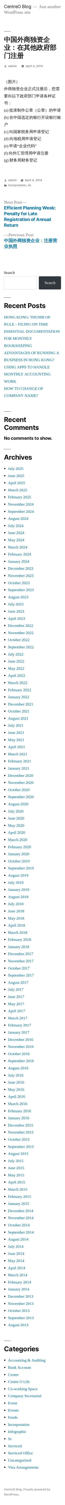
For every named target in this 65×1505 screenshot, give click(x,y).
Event (12, 1403)
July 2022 (15, 654)
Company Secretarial (24, 1395)
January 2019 (18, 889)
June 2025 (16, 475)
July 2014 (15, 1246)
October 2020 (19, 789)
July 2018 (15, 903)
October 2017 (19, 968)
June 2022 (16, 661)
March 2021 (17, 754)
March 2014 (17, 1275)
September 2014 (21, 1232)
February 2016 (19, 1111)
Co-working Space (23, 1388)
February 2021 (19, 761)
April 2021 (16, 746)
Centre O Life (19, 1381)
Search (9, 272)
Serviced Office (20, 1453)
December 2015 (20, 1125)
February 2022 (19, 689)
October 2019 (19, 861)
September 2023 (21, 589)
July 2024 (15, 525)
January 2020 (18, 853)
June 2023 (16, 611)
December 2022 (20, 625)
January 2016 (18, 1118)
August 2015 (18, 1153)
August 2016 (18, 1068)
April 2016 (16, 1096)
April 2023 (16, 618)
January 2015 (18, 1203)
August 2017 (18, 982)
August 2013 (18, 1324)
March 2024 (17, 547)
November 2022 (21, 632)
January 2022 (18, 697)
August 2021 (18, 718)
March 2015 (17, 1189)
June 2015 (16, 1167)
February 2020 (19, 846)
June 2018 (16, 911)
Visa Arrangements (23, 1467)
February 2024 (19, 554)
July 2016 (15, 1075)
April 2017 (16, 1010)
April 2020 (16, 832)
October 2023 (19, 582)
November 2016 (21, 1046)
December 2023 (20, 568)
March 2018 (17, 932)
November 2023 (21, 575)
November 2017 (21, 961)
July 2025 (15, 468)
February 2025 (19, 497)
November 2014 (21, 1217)
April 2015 (16, 1182)
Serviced (15, 1446)
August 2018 (18, 896)
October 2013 (19, 1310)
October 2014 (19, 1225)
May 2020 (16, 825)
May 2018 (16, 918)
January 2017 (18, 1032)
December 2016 (20, 1039)
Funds (13, 1417)
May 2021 (16, 739)
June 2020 (16, 818)
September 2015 (21, 1146)
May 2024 (16, 540)
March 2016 (17, 1103)
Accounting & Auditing (27, 1360)
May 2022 (16, 668)
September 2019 (21, 868)
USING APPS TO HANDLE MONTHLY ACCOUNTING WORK (27, 374)
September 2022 (21, 647)
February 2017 (19, 1025)
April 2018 (16, 925)
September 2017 (21, 975)
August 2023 (18, 597)
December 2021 (20, 704)
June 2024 (16, 532)
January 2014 (18, 1289)
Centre (13, 1374)
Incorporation (17, 185)
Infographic (17, 1431)
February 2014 (19, 1282)
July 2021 (15, 725)
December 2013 (20, 1296)
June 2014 (16, 1253)
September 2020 (21, 796)
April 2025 (16, 482)
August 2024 (18, 518)
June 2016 (16, 1082)
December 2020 (20, 775)
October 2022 (19, 639)
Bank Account (19, 1367)
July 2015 (15, 1160)
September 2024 (21, 511)
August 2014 (18, 1239)
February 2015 (19, 1196)
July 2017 (15, 989)
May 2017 (16, 1003)
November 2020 (21, 782)
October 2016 (19, 1053)
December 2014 (20, 1210)
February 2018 (19, 939)
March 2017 (17, 1018)
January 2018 (18, 946)
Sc (29, 185)
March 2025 (17, 490)
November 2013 (21, 1303)
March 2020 (17, 839)
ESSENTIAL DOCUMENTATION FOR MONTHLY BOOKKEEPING (32, 338)
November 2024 (21, 504)
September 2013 (21, 1317)
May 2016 (16, 1089)
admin (12, 66)
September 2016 (21, 1060)
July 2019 (15, 882)
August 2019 (18, 875)
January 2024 (18, 561)
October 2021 (19, 711)
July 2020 (15, 811)
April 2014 (16, 1268)
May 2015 (16, 1175)
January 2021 (18, 768)
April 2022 (16, 675)
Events (13, 1410)
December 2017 (20, 953)
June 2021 (16, 732)
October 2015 (19, 1139)
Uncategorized (19, 1460)
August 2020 (18, 804)
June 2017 (16, 996)
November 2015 (21, 1132)
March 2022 (17, 682)
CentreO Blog (17, 6)
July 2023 (15, 604)
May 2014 (16, 1260)
